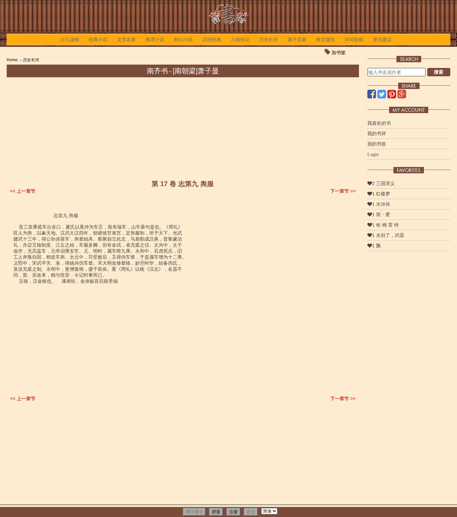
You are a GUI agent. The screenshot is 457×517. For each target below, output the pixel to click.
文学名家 (126, 39)
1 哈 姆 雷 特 (385, 225)
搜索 (438, 72)
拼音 (216, 511)
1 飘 (376, 245)
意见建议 (382, 39)
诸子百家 (297, 39)
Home (12, 60)
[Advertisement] (182, 127)
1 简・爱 (381, 214)
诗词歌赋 (354, 39)
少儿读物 (69, 39)
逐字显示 (194, 511)
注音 (233, 511)
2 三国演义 (383, 183)
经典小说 (98, 39)
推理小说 (155, 39)
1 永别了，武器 (388, 235)
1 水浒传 (381, 204)
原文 (251, 511)
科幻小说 (183, 39)
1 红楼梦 (381, 193)
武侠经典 (211, 39)
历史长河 (268, 39)
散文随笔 (325, 39)
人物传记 (240, 39)
